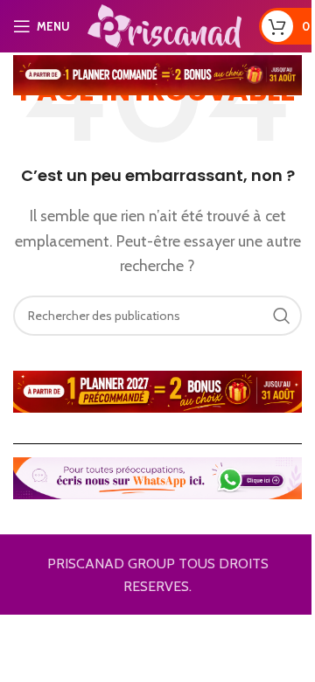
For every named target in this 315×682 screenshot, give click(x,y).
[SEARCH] (282, 316)
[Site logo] (165, 25)
